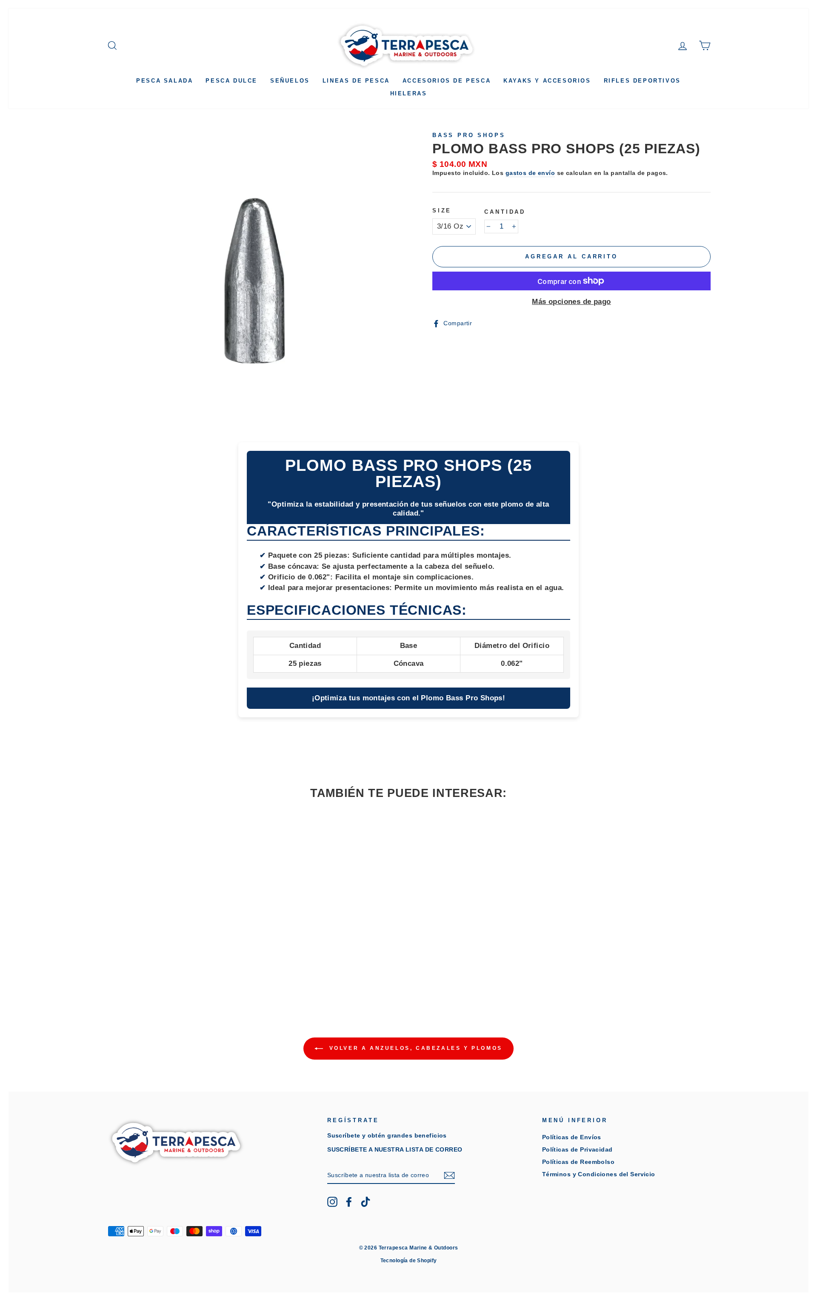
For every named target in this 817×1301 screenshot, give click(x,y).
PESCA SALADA (164, 80)
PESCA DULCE (231, 80)
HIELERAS (408, 93)
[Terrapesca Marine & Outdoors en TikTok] (365, 1202)
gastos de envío (530, 172)
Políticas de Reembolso (578, 1161)
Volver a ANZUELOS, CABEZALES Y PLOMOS (414, 1048)
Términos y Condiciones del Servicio (598, 1174)
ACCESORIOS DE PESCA (447, 80)
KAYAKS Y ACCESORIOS (547, 80)
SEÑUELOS (290, 80)
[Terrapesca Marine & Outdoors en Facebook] (349, 1202)
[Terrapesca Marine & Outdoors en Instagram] (332, 1202)
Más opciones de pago (571, 302)
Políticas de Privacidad (577, 1149)
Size (441, 210)
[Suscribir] (449, 1175)
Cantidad (505, 212)
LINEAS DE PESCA (356, 80)
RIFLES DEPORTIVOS (642, 80)
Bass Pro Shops (469, 135)
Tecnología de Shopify (408, 1261)
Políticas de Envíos (571, 1137)
